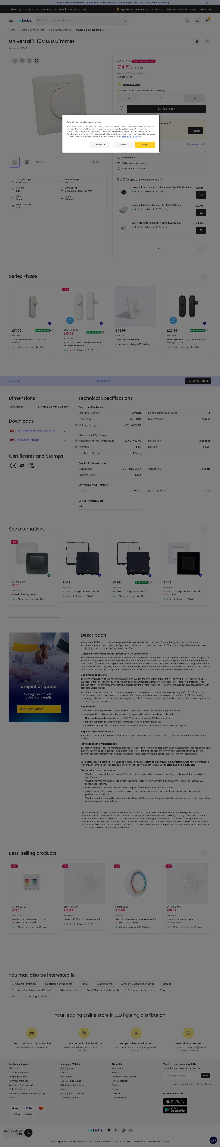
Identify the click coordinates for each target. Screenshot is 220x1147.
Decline (122, 144)
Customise (99, 144)
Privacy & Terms (130, 136)
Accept (145, 144)
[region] (111, 134)
